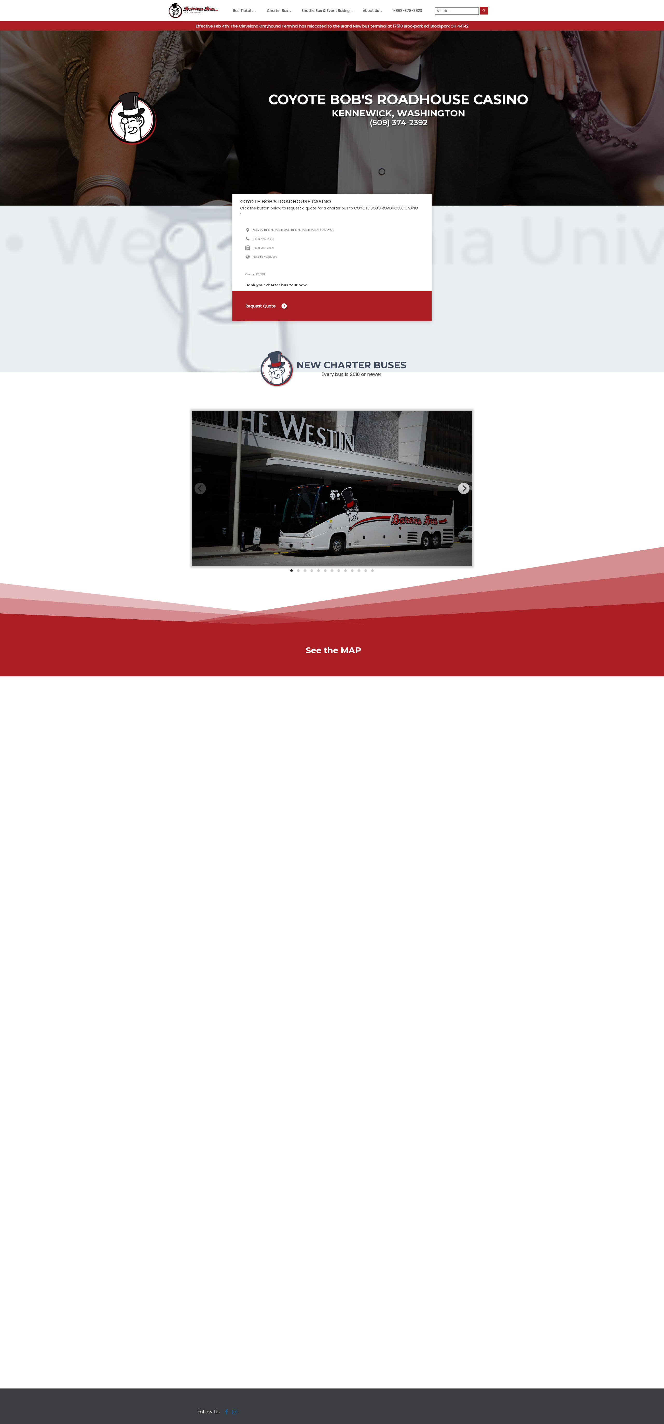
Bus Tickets (243, 10)
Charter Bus (277, 10)
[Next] (463, 488)
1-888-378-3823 (407, 10)
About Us (371, 10)
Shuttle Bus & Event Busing (326, 10)
